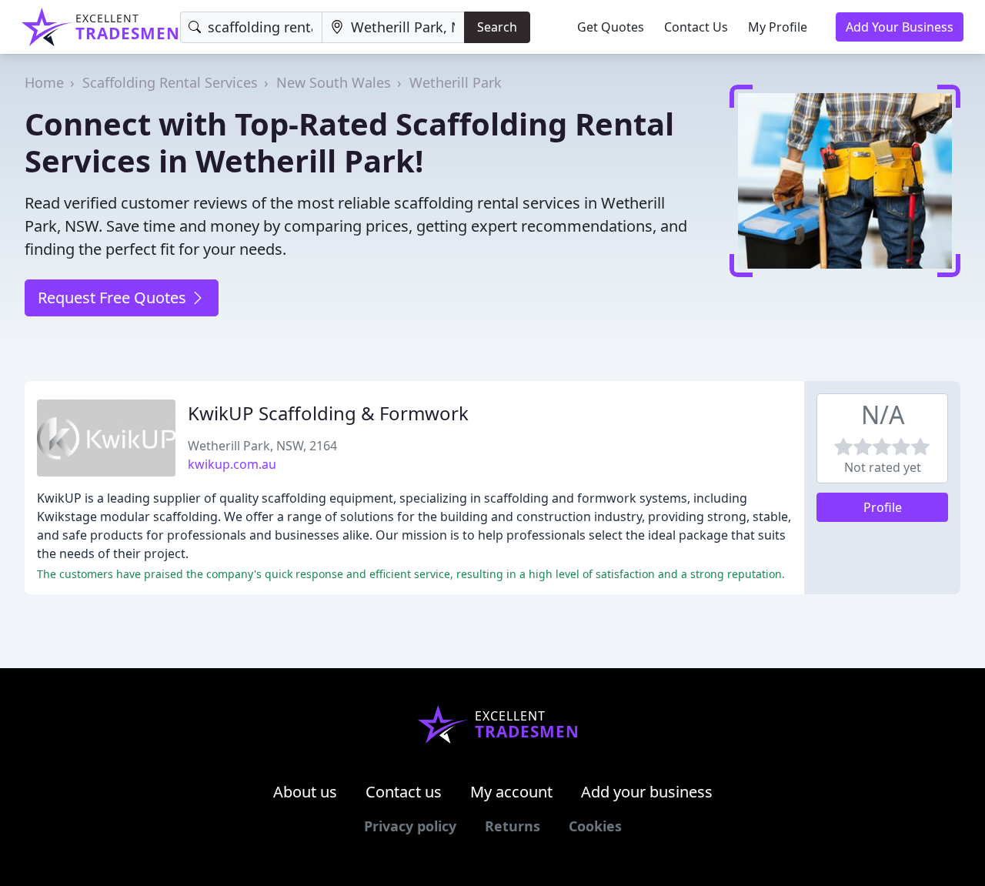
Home (44, 82)
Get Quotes (610, 26)
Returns (512, 826)
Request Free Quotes (114, 297)
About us (305, 791)
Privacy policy (410, 826)
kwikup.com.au (232, 464)
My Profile (777, 26)
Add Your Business (899, 26)
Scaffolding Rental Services (170, 82)
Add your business (647, 791)
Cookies (595, 826)
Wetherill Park (455, 82)
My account (511, 791)
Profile (882, 507)
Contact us (404, 791)
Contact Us (696, 26)
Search (497, 26)
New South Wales (333, 82)
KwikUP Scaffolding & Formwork (328, 413)
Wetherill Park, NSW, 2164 (262, 445)
